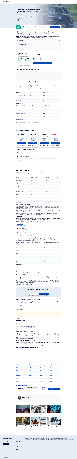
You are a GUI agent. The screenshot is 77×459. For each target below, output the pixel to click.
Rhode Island (41, 378)
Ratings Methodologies (19, 441)
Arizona (40, 364)
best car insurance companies (51, 358)
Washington (41, 381)
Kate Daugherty (25, 397)
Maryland (51, 370)
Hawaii (40, 367)
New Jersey (30, 375)
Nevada (51, 373)
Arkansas (51, 364)
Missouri (17, 373)
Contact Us (17, 446)
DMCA (48, 456)
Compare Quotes (21, 142)
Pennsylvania (30, 378)
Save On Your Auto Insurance (21, 385)
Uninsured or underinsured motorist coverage (24, 229)
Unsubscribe (50, 456)
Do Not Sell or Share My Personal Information (38, 456)
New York (51, 375)
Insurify (22, 103)
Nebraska (41, 373)
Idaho (50, 367)
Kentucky (17, 370)
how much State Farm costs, (23, 83)
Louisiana (30, 370)
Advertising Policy (27, 456)
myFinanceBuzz (18, 451)
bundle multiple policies (45, 301)
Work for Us (17, 443)
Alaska (29, 364)
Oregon (17, 378)
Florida (17, 367)
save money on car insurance (31, 175)
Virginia (29, 381)
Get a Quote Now (53, 388)
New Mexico (41, 375)
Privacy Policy (28, 65)
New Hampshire (18, 375)
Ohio (40, 376)
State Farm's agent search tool (26, 323)
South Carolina (51, 378)
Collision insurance (20, 224)
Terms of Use (45, 456)
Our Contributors (18, 444)
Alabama (17, 364)
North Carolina (18, 376)
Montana (30, 373)
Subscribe (17, 449)
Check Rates (43, 293)
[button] (1, 1)
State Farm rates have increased (37, 85)
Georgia (30, 367)
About (16, 438)
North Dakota (30, 376)
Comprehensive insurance (21, 225)
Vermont (17, 381)
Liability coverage (19, 222)
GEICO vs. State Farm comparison (27, 284)
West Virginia (51, 381)
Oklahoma (51, 376)
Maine (40, 370)
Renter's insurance (20, 305)
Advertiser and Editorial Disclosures (21, 3)
